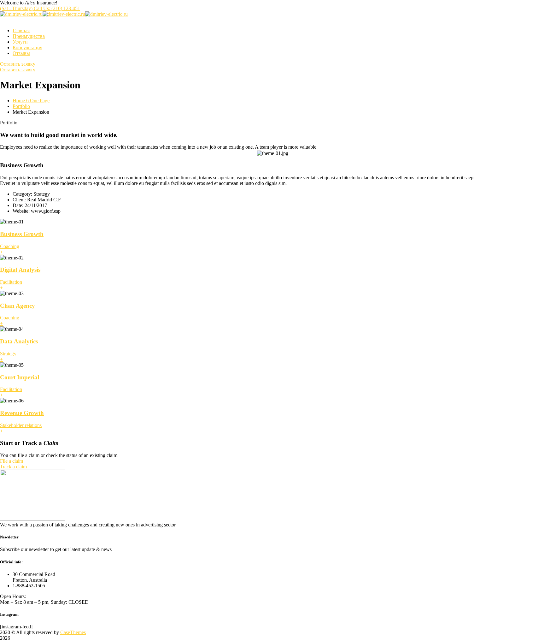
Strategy (8, 353)
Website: (21, 211)
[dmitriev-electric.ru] (21, 14)
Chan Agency (17, 305)
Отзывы (21, 53)
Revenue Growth (22, 413)
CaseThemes (73, 632)
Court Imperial (19, 377)
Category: (22, 194)
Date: (18, 205)
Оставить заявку (17, 64)
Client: (19, 199)
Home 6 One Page (31, 100)
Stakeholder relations (21, 425)
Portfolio (21, 106)
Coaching (9, 246)
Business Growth (22, 234)
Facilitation (11, 282)
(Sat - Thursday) (40, 8)
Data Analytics (19, 341)
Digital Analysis (20, 269)
